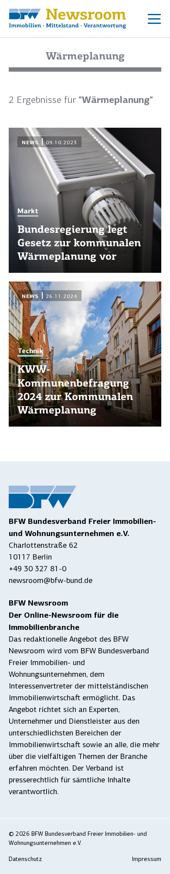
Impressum (146, 859)
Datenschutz (25, 859)
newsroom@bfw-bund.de (50, 580)
